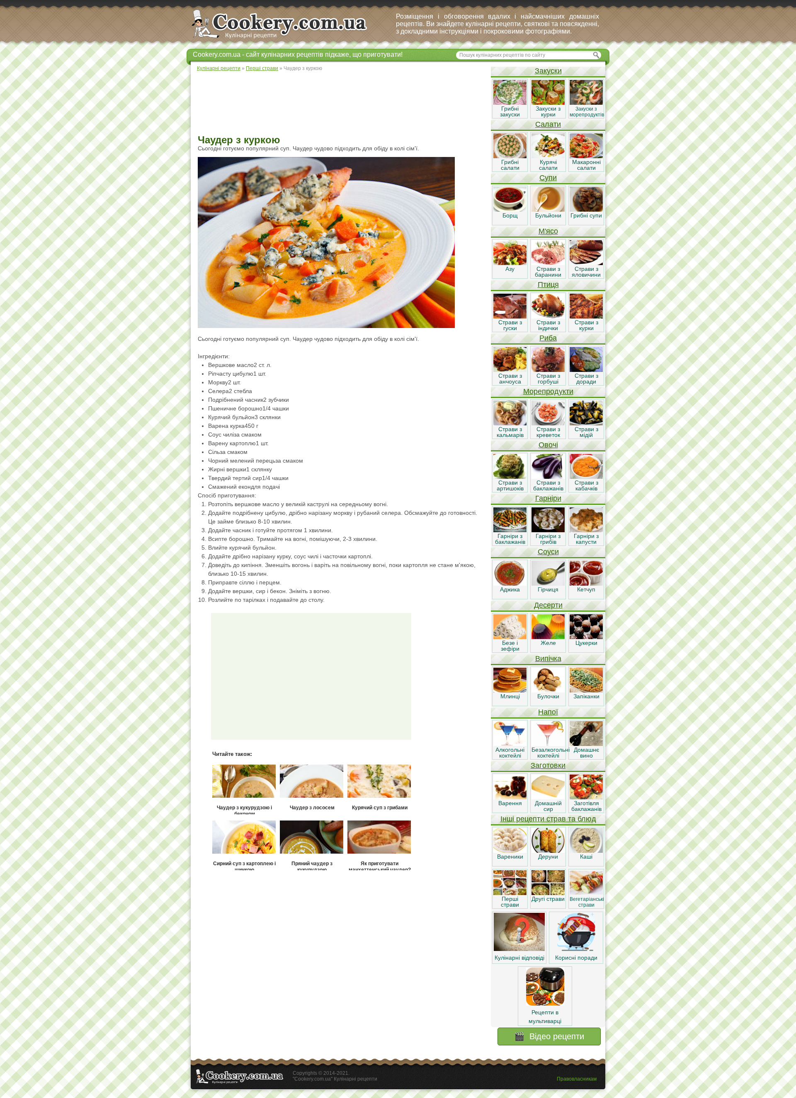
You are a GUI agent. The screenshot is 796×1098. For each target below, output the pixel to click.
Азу (509, 268)
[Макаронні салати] (586, 156)
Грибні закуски (510, 111)
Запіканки (586, 696)
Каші (586, 856)
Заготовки (548, 765)
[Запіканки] (586, 690)
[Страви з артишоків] (510, 476)
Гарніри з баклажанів (510, 539)
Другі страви (548, 898)
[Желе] (548, 637)
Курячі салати (548, 165)
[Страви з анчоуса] (510, 370)
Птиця (548, 284)
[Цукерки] (586, 637)
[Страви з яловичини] (586, 263)
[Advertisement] (340, 103)
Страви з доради (586, 378)
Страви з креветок (548, 432)
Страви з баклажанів (548, 485)
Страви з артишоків (510, 485)
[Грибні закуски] (510, 102)
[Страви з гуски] (510, 316)
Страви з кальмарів (510, 432)
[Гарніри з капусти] (586, 530)
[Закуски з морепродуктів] (586, 102)
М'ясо (548, 231)
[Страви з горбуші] (548, 370)
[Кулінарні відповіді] (519, 949)
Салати (548, 124)
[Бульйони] (548, 209)
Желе (548, 642)
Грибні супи (586, 215)
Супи (548, 178)
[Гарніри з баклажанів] (510, 530)
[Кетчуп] (586, 583)
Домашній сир (548, 806)
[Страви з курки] (586, 316)
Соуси (548, 552)
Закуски (548, 71)
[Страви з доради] (586, 370)
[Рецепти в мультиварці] (545, 1003)
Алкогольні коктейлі (509, 752)
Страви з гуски (510, 325)
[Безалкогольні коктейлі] (548, 744)
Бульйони (548, 215)
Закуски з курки (548, 111)
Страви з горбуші (548, 378)
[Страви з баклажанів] (548, 476)
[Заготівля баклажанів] (586, 797)
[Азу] (510, 263)
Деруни (548, 856)
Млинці (510, 696)
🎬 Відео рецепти (549, 1036)
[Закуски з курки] (548, 102)
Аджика (510, 589)
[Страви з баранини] (548, 263)
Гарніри (548, 498)
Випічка (548, 658)
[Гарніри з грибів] (548, 530)
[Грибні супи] (586, 209)
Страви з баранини (548, 271)
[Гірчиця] (548, 583)
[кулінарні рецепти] (286, 39)
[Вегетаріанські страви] (586, 893)
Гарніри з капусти (586, 539)
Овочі (548, 445)
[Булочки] (548, 690)
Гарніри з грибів (548, 539)
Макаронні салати (586, 165)
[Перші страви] (510, 893)
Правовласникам (577, 1079)
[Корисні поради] (576, 949)
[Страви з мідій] (586, 423)
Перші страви (510, 901)
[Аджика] (510, 583)
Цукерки (586, 642)
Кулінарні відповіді (519, 957)
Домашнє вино (586, 752)
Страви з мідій (586, 432)
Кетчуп (586, 589)
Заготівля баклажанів (586, 806)
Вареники (510, 856)
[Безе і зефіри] (510, 637)
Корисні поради (576, 957)
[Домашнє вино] (586, 744)
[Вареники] (510, 850)
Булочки (548, 696)
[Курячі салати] (548, 156)
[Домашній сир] (548, 797)
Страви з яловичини (586, 271)
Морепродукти (548, 391)
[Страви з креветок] (548, 423)
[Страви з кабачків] (586, 476)
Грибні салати (510, 165)
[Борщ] (510, 209)
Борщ (510, 215)
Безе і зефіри (510, 645)
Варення (510, 803)
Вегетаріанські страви (587, 902)
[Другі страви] (548, 893)
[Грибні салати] (510, 156)
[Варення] (510, 797)
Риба (548, 338)
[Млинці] (510, 690)
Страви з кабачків (586, 485)
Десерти (548, 605)
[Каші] (586, 850)
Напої (548, 712)
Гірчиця (548, 589)
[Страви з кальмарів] (510, 423)
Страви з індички (548, 325)
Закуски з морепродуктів (587, 112)
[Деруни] (548, 850)
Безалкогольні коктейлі (550, 752)
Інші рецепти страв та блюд (548, 819)
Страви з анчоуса (510, 378)
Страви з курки (586, 325)
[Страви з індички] (548, 316)
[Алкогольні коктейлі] (510, 744)
